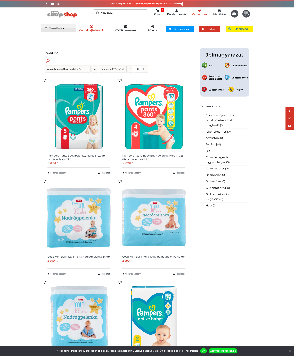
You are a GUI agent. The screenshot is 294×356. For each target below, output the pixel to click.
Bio (210, 150)
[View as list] (144, 69)
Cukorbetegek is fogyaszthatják (218, 160)
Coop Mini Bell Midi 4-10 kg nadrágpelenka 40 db (153, 256)
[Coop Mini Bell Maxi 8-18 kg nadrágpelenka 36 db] (79, 218)
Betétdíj (213, 144)
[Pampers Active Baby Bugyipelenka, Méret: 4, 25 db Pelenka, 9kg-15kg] (154, 117)
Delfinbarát (215, 175)
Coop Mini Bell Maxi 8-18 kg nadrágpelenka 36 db (78, 256)
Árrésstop (214, 138)
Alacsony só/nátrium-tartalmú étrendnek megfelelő (220, 120)
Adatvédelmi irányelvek (223, 350)
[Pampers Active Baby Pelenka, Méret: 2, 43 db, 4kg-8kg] (154, 319)
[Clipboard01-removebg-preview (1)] (62, 9)
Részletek (105, 172)
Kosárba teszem (58, 172)
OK (203, 350)
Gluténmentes (218, 187)
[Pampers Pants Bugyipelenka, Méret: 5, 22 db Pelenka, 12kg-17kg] (79, 117)
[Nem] (289, 351)
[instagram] (58, 4)
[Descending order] (95, 69)
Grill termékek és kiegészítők (217, 197)
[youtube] (52, 4)
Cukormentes (217, 168)
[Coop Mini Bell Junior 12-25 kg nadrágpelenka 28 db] (79, 319)
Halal (211, 205)
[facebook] (46, 4)
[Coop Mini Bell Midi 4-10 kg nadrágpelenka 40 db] (154, 218)
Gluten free (215, 181)
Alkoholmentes (218, 131)
